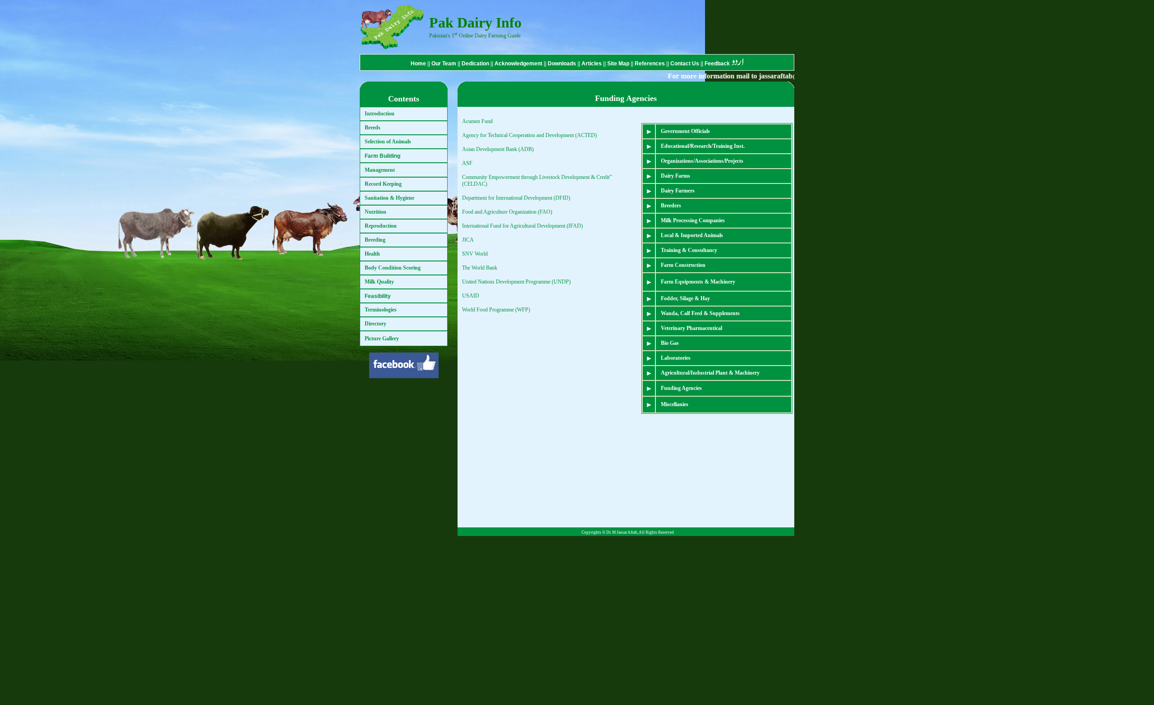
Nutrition (375, 212)
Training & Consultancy (689, 250)
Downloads (562, 63)
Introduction (379, 113)
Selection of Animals (388, 141)
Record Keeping (383, 184)
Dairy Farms (675, 176)
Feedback (717, 63)
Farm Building (382, 156)
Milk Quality (379, 282)
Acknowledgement (518, 63)
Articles (592, 63)
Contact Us (685, 63)
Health (372, 254)
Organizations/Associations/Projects (702, 161)
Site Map (619, 63)
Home (418, 63)
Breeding (375, 240)
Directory (375, 323)
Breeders (671, 205)
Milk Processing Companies (693, 220)
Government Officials (685, 131)
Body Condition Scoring (393, 268)
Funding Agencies (681, 388)
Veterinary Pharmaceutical (691, 328)
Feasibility (378, 296)
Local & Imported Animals (692, 235)
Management (380, 170)
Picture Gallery (382, 338)
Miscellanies (674, 404)
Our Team (443, 63)
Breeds (372, 127)
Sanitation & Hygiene (389, 198)
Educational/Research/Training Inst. (703, 146)
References (650, 63)
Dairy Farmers (678, 191)
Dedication (475, 63)
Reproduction (381, 226)
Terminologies (381, 310)
